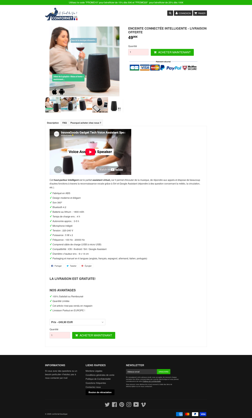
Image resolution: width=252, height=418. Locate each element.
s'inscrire (164, 371)
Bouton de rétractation (100, 392)
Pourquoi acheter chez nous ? (85, 122)
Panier (201, 13)
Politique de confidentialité (152, 381)
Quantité (132, 46)
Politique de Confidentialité (98, 378)
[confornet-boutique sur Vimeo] (143, 405)
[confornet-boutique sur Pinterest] (121, 405)
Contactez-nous (93, 386)
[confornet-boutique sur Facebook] (114, 405)
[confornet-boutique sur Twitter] (107, 405)
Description (53, 122)
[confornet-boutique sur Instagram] (128, 405)
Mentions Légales (94, 370)
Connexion (185, 13)
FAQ (64, 122)
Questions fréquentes (96, 382)
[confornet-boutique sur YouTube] (136, 405)
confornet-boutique (59, 413)
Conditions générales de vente (100, 374)
